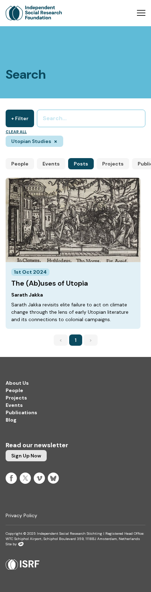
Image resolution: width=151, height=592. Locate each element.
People (19, 164)
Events (51, 164)
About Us (17, 383)
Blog (11, 420)
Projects (113, 164)
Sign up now (26, 456)
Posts (81, 164)
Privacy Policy (21, 515)
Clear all (16, 131)
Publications (21, 412)
